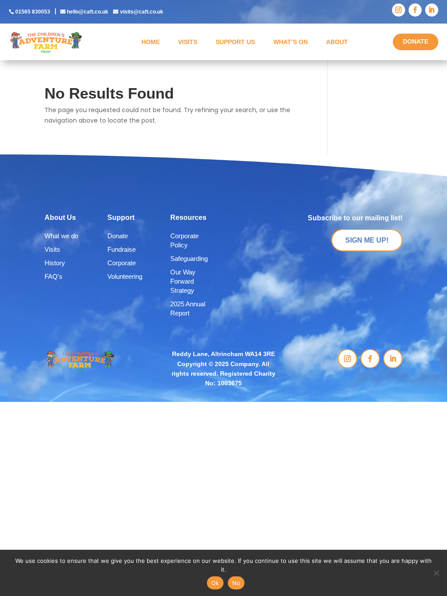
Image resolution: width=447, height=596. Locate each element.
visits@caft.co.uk (141, 12)
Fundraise (121, 249)
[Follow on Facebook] (415, 10)
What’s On (290, 41)
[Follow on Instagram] (398, 10)
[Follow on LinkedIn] (431, 10)
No (236, 582)
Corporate (121, 263)
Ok (215, 582)
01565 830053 (32, 12)
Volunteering (124, 276)
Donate (117, 236)
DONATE (415, 41)
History (55, 263)
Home (150, 41)
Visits (187, 41)
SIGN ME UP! (367, 240)
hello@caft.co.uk (87, 12)
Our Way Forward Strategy (183, 281)
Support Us (235, 41)
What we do (61, 236)
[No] (436, 573)
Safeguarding (189, 258)
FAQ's (53, 276)
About (337, 41)
